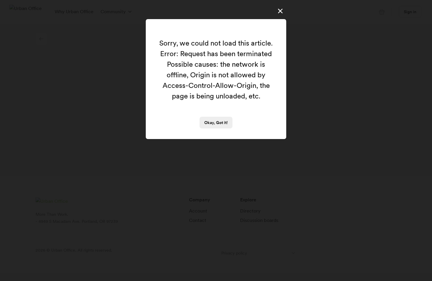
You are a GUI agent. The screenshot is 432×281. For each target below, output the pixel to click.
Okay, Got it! (216, 122)
